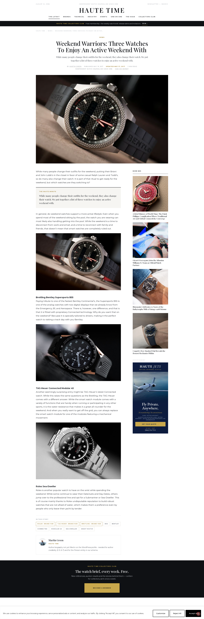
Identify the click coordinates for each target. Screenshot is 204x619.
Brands (67, 17)
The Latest (54, 17)
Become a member (102, 588)
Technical (79, 17)
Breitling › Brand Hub (91, 524)
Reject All (177, 613)
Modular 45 (56, 529)
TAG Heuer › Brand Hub (67, 524)
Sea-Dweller (71, 529)
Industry (92, 17)
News (50, 31)
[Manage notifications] (198, 614)
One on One (116, 17)
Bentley (115, 524)
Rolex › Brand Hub (45, 524)
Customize (160, 613)
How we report (122, 69)
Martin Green (76, 66)
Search (165, 4)
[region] (102, 612)
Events (103, 17)
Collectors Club (147, 17)
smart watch (87, 529)
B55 (106, 524)
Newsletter (153, 4)
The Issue (130, 17)
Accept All (193, 613)
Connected (42, 529)
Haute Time (40, 31)
